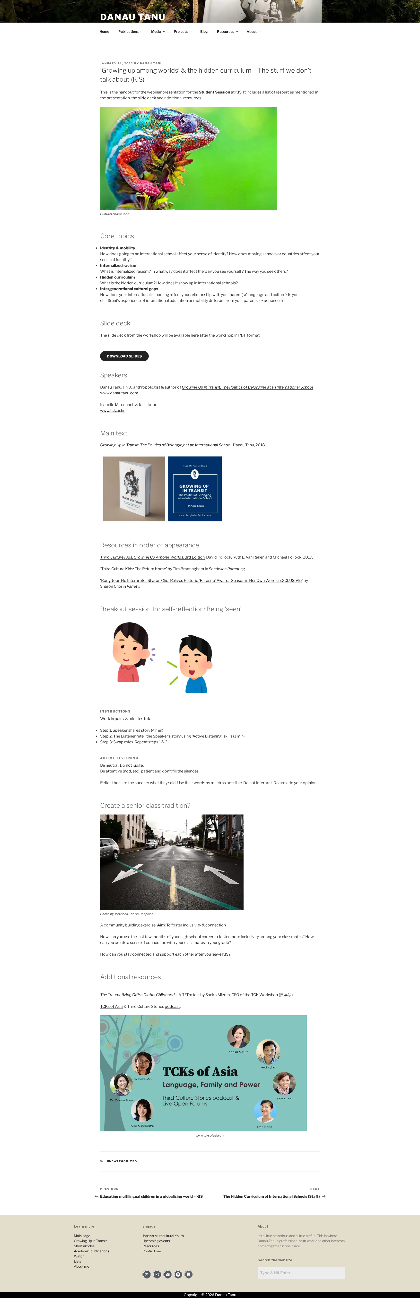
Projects (181, 31)
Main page (82, 1236)
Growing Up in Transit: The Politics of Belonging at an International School (247, 387)
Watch (79, 1256)
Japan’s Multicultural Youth (163, 1236)
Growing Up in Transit (90, 1241)
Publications (128, 31)
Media (156, 31)
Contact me (151, 1251)
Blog (204, 31)
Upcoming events (156, 1241)
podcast (172, 1006)
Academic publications (91, 1251)
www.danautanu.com (119, 393)
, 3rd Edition (152, 557)
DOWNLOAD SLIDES (124, 356)
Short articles (84, 1246)
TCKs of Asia (111, 1006)
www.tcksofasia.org (210, 1135)
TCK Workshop (264, 995)
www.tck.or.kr (112, 410)
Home (104, 31)
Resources (225, 31)
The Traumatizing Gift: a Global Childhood (137, 995)
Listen (78, 1261)
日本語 (286, 995)
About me (81, 1266)
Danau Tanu (133, 17)
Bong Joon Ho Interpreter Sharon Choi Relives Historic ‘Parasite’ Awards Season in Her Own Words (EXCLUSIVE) (201, 580)
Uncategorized (122, 1161)
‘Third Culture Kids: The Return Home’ (133, 569)
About (252, 31)
